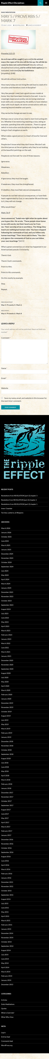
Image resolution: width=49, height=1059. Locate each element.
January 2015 (6, 929)
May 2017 (5, 818)
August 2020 (6, 673)
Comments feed (7, 1041)
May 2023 (5, 622)
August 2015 (6, 899)
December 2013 (7, 984)
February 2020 (6, 694)
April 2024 (5, 579)
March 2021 (5, 652)
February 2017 (6, 831)
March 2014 (5, 972)
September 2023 (7, 605)
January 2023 (6, 639)
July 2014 (4, 955)
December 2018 (7, 741)
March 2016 (5, 869)
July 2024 (4, 571)
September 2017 (7, 805)
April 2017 (5, 822)
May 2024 (5, 575)
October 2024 (6, 562)
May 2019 (5, 724)
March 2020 (5, 690)
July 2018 (4, 763)
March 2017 (5, 827)
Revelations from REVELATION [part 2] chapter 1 (19, 504)
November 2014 (7, 938)
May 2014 (5, 963)
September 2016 (7, 852)
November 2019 (7, 707)
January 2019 (6, 737)
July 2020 (4, 677)
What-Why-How (7, 1017)
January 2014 (6, 980)
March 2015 (5, 920)
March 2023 (5, 631)
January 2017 (6, 835)
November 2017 (7, 797)
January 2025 (6, 550)
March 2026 (5, 528)
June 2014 (5, 959)
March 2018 (5, 780)
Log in (3, 1033)
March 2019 (5, 729)
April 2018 (5, 775)
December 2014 (7, 933)
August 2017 (6, 810)
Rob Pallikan (19, 25)
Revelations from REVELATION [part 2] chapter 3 (19, 496)
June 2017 (5, 814)
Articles (4, 1000)
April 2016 (5, 865)
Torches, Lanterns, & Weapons (12, 513)
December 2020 (7, 660)
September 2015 (7, 895)
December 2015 (7, 882)
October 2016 (6, 848)
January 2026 (6, 532)
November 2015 (7, 886)
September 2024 (7, 567)
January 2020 (6, 699)
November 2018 (7, 746)
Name (4, 368)
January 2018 (6, 788)
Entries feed (5, 1037)
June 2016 (5, 861)
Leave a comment (34, 25)
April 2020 (5, 686)
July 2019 (4, 720)
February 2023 (6, 635)
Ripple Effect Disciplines (12, 3)
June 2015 (5, 908)
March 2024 (5, 584)
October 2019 (6, 712)
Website (4, 388)
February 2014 (6, 976)
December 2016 (7, 839)
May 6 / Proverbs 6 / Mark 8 (11, 312)
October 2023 (6, 601)
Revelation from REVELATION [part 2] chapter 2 (19, 500)
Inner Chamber (6, 508)
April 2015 (5, 916)
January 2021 (6, 656)
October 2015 (6, 891)
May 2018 (5, 771)
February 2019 (6, 733)
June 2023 (5, 618)
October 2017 (6, 801)
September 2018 (7, 754)
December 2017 (7, 793)
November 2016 (7, 844)
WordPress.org (6, 1045)
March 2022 (5, 643)
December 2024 (7, 554)
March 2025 (5, 545)
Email (4, 378)
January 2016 (6, 878)
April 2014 (5, 967)
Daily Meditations (8, 12)
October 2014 (6, 942)
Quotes (4, 1008)
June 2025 (5, 541)
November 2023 (7, 596)
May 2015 (5, 912)
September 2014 (7, 946)
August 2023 (6, 609)
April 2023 (5, 626)
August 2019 (6, 716)
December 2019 (7, 703)
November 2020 (7, 665)
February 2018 (6, 784)
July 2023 (4, 613)
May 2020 (5, 682)
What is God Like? (7, 1013)
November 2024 (7, 558)
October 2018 (6, 750)
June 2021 (5, 648)
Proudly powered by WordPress (11, 1056)
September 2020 (7, 669)
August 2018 (6, 758)
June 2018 (5, 767)
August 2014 (6, 950)
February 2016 (6, 874)
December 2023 (7, 592)
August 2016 (6, 857)
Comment (5, 338)
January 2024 (6, 588)
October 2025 (6, 537)
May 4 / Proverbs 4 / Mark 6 (11, 303)
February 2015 (6, 925)
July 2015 (4, 903)
